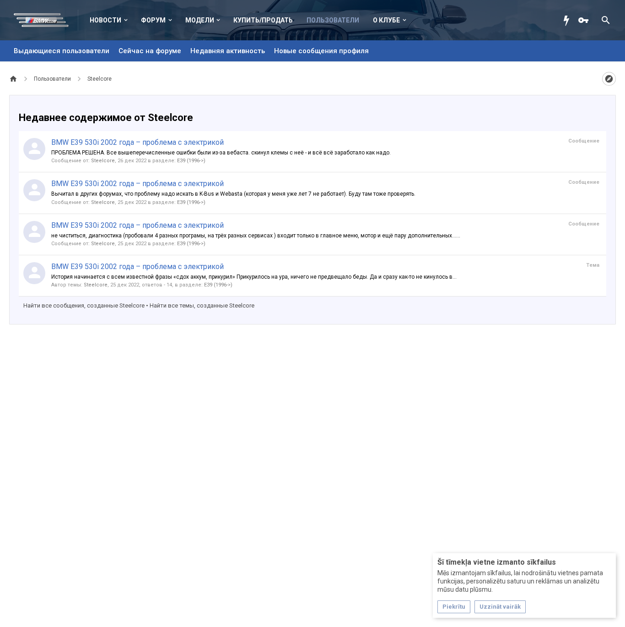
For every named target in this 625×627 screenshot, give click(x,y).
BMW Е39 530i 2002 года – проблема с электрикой (137, 142)
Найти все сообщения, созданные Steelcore (84, 305)
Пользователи (333, 20)
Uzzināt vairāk (500, 606)
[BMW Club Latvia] (46, 20)
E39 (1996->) (191, 161)
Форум (153, 20)
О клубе (386, 20)
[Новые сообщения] (568, 20)
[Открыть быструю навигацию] (609, 79)
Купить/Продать (263, 20)
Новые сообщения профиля (321, 51)
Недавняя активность (227, 51)
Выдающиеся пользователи (61, 51)
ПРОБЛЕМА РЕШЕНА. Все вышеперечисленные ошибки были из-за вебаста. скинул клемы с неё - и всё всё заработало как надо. (221, 152)
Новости (105, 20)
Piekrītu (453, 606)
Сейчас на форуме (150, 51)
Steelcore (103, 161)
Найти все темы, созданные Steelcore (202, 305)
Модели (199, 20)
